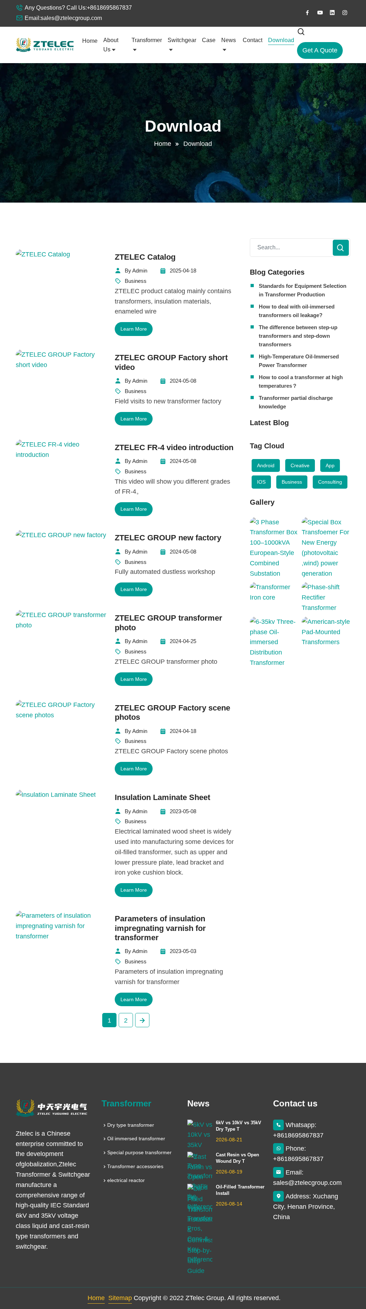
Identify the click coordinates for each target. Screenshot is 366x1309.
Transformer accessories (135, 1166)
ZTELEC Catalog (145, 257)
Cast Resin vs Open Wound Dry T (237, 1158)
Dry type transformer (130, 1125)
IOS (261, 482)
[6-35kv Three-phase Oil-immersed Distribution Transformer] (274, 642)
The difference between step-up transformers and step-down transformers (298, 335)
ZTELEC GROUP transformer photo (168, 622)
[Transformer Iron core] (274, 592)
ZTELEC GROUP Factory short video (171, 362)
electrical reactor (126, 1180)
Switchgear (182, 40)
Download (281, 40)
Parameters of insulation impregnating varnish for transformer (160, 928)
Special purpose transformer (139, 1152)
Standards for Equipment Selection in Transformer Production (302, 290)
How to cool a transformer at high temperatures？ (301, 381)
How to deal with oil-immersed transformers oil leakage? (297, 311)
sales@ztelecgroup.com (71, 18)
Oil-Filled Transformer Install (240, 1190)
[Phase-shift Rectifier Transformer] (326, 597)
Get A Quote (319, 50)
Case (209, 40)
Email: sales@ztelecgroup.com (307, 1177)
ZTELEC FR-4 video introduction (174, 447)
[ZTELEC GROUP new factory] (61, 535)
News (228, 40)
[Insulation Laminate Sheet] (56, 794)
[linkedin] (332, 12)
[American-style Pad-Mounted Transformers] (326, 632)
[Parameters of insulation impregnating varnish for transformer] (62, 926)
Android (265, 465)
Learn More (133, 329)
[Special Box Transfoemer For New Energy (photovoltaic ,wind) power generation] (326, 548)
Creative (300, 465)
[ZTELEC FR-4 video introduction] (62, 449)
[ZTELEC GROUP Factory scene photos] (62, 710)
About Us (110, 44)
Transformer (147, 40)
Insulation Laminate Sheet (162, 797)
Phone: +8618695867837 (298, 1153)
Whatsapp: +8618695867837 (298, 1130)
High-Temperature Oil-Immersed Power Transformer (299, 360)
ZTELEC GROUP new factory (168, 537)
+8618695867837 (109, 8)
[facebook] (307, 12)
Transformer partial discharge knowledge (296, 402)
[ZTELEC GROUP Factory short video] (62, 360)
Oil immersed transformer (136, 1138)
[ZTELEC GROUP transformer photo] (62, 620)
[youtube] (320, 12)
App (330, 465)
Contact (252, 40)
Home (90, 41)
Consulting (330, 482)
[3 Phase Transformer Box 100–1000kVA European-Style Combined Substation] (274, 548)
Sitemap (120, 1298)
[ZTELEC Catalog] (43, 254)
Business (292, 482)
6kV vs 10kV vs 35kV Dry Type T (238, 1126)
